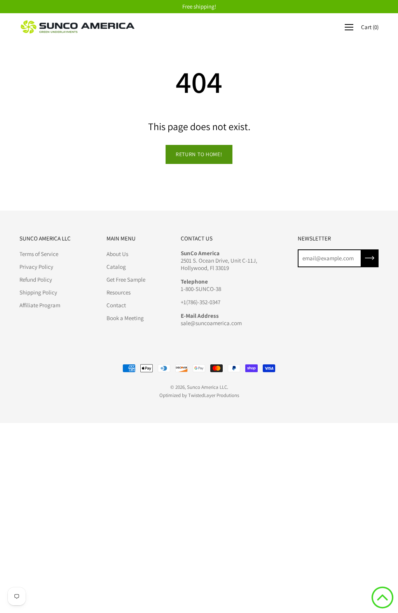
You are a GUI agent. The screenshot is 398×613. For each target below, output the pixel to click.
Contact (116, 305)
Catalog (116, 266)
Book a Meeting (125, 318)
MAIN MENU (121, 238)
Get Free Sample (125, 279)
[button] (382, 597)
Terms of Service (38, 254)
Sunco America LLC (207, 387)
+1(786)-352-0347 (200, 302)
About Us (117, 254)
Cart (370, 27)
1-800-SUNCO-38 (201, 289)
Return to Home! (199, 154)
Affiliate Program (39, 305)
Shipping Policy (38, 292)
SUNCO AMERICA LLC (45, 238)
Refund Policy (35, 279)
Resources (118, 292)
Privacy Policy (36, 266)
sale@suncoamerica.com (211, 323)
